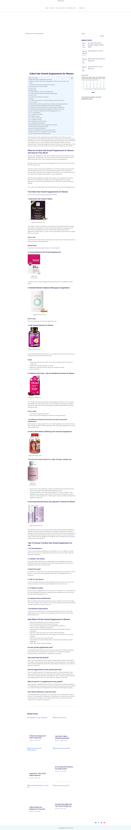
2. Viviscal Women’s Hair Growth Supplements (41, 91)
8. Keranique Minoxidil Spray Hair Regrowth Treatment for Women (47, 109)
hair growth (71, 139)
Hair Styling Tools (71, 8)
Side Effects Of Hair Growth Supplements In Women (43, 125)
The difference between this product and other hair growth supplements (49, 104)
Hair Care (52, 8)
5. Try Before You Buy (36, 119)
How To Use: (33, 95)
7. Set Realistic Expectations (37, 123)
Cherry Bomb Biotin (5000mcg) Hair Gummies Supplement (50, 431)
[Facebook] (95, 822)
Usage (31, 98)
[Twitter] (98, 822)
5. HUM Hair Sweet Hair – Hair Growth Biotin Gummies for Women (47, 100)
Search (83, 33)
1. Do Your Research (35, 112)
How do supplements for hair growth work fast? (42, 130)
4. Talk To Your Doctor (36, 117)
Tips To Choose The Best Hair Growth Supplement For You (45, 111)
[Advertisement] (65, 22)
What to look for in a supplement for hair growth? (43, 131)
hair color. (35, 407)
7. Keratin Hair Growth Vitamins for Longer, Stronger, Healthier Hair (47, 107)
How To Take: (33, 102)
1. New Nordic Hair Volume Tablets (38, 86)
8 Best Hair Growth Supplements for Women (40, 79)
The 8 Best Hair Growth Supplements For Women (42, 84)
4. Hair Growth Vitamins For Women (39, 97)
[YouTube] (104, 822)
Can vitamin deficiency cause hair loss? (40, 133)
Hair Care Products (61, 8)
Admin (32, 740)
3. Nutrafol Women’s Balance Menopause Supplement (43, 93)
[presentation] (38, 725)
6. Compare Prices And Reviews (38, 121)
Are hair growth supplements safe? (39, 126)
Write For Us (82, 8)
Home (47, 8)
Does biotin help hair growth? (38, 128)
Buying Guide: (33, 90)
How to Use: (33, 88)
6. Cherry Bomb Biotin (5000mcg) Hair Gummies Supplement (46, 105)
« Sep (92, 92)
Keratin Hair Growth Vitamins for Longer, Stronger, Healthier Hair (50, 459)
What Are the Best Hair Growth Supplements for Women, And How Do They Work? (49, 82)
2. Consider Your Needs (36, 114)
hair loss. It (51, 405)
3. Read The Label (34, 116)
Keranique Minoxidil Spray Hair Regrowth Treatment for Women (52, 502)
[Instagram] (101, 822)
